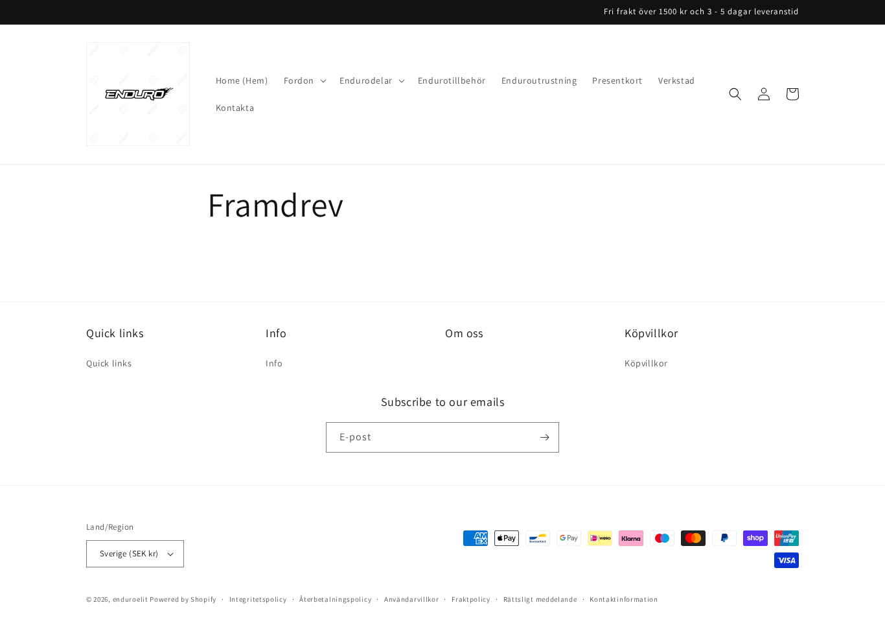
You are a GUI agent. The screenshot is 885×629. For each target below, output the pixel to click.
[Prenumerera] (544, 437)
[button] (304, 80)
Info (274, 363)
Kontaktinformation (624, 599)
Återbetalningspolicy (335, 599)
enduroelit (130, 599)
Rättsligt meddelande (540, 599)
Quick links (109, 363)
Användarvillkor (411, 599)
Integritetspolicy (258, 599)
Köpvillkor (646, 363)
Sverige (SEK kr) (129, 553)
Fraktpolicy (471, 599)
